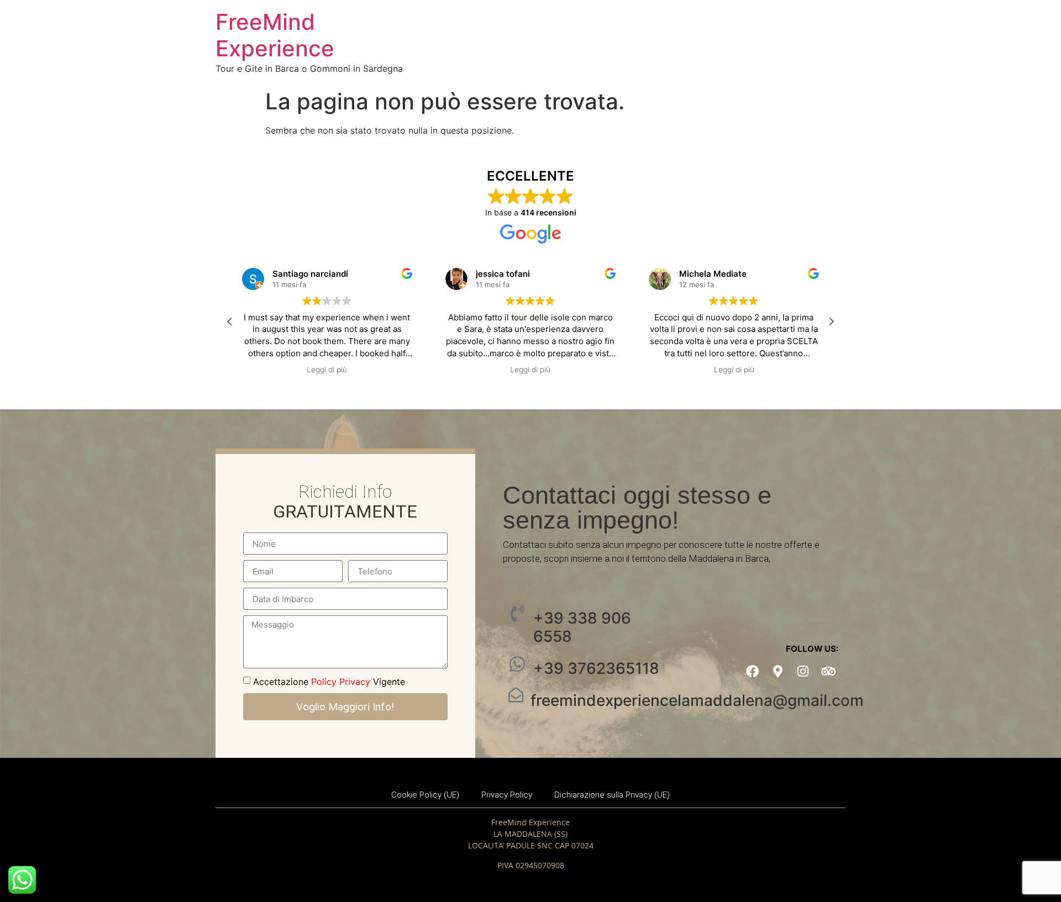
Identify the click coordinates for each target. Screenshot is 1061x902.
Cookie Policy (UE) (425, 795)
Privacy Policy (506, 795)
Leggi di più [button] (328, 369)
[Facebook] (752, 671)
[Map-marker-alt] (778, 671)
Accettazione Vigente (329, 681)
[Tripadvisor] (828, 671)
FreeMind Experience (275, 35)
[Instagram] (803, 671)
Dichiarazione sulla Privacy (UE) (612, 795)
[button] (831, 321)
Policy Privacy (340, 681)
